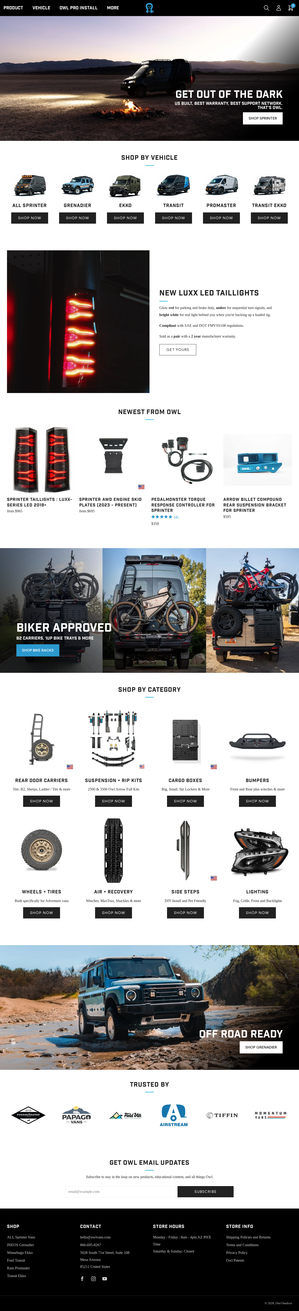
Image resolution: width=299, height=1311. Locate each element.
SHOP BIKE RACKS (38, 650)
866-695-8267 (90, 1245)
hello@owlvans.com (95, 1237)
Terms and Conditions (242, 1245)
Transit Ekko (16, 1276)
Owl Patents (235, 1260)
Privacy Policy (237, 1253)
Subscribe (206, 1191)
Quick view (41, 485)
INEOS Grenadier (20, 1245)
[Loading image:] (29, 198)
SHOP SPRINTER (263, 118)
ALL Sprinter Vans (21, 1237)
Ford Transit (16, 1260)
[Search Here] (266, 8)
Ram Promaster (18, 1268)
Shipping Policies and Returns (248, 1237)
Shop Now (29, 218)
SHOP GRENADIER (261, 1047)
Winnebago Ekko (20, 1253)
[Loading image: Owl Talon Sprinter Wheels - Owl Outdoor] (41, 884)
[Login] (278, 8)
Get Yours (177, 349)
